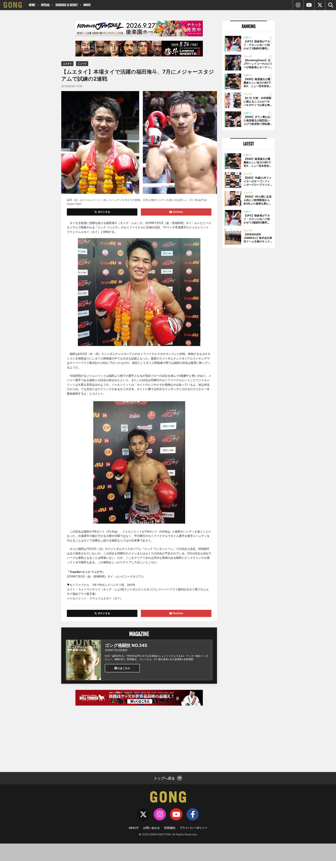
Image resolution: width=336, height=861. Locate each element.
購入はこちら (122, 668)
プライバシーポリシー (194, 828)
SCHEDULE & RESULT (66, 5)
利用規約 (169, 828)
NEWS (32, 5)
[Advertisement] (139, 737)
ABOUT (134, 828)
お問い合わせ (151, 828)
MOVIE (87, 5)
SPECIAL (45, 5)
